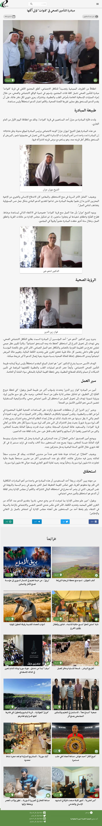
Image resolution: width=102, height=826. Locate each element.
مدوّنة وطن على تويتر (37, 815)
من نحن (87, 812)
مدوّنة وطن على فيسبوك (36, 812)
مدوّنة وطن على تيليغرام (36, 821)
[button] (94, 521)
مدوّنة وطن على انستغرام (36, 818)
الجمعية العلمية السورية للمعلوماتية (80, 819)
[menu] (98, 4)
